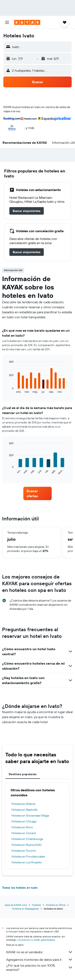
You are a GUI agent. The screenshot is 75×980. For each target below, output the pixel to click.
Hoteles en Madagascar (25, 908)
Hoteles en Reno (22, 827)
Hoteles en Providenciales (28, 856)
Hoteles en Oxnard (23, 833)
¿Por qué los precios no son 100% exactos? (30, 967)
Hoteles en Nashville (24, 810)
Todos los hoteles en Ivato (20, 888)
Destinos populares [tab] (23, 774)
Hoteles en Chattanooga (27, 839)
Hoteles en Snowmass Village (30, 815)
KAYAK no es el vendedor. (24, 952)
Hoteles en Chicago (24, 821)
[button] (7, 22)
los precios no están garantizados (36, 939)
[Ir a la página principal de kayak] (27, 22)
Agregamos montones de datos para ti (33, 959)
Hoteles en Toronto (23, 851)
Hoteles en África (55, 904)
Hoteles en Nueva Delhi (26, 845)
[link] (26, 211)
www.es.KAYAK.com (16, 904)
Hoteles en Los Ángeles (26, 862)
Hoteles (36, 904)
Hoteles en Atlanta (23, 804)
